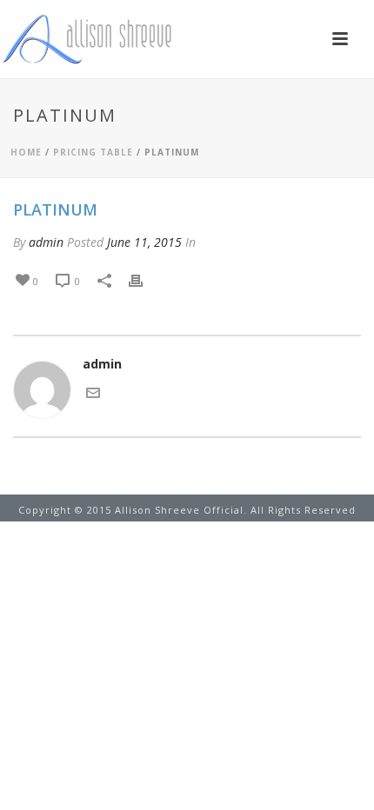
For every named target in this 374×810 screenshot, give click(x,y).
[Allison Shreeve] (87, 39)
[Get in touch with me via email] (93, 392)
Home (26, 152)
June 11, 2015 (144, 242)
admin (46, 242)
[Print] (144, 280)
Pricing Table (93, 152)
